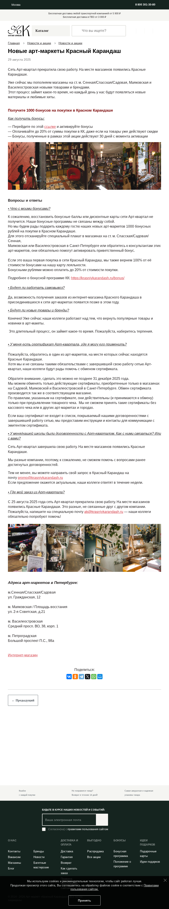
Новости (39, 857)
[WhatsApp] (93, 681)
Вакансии (14, 857)
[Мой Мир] (100, 681)
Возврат (66, 863)
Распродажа (56, 5)
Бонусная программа (121, 853)
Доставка (67, 851)
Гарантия (67, 857)
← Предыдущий (24, 705)
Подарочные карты (149, 853)
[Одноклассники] (75, 681)
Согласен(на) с (78, 829)
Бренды (38, 851)
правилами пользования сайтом (88, 829)
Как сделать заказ (69, 870)
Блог (11, 868)
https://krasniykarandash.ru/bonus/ (100, 283)
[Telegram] (81, 681)
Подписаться (103, 820)
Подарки (98, 5)
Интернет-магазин (23, 660)
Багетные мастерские (41, 865)
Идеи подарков (146, 864)
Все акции (94, 857)
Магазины (76, 5)
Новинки (37, 5)
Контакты (14, 851)
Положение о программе (123, 864)
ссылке (49, 127)
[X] (87, 681)
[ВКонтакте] (69, 681)
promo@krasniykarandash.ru (41, 483)
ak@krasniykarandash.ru (104, 517)
